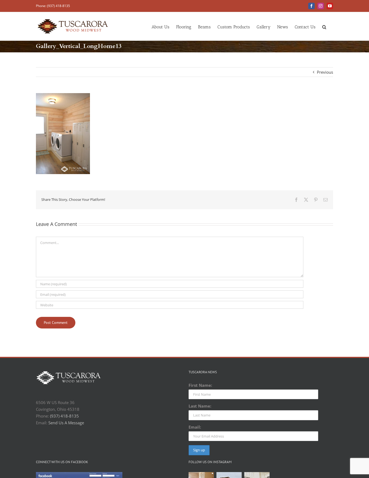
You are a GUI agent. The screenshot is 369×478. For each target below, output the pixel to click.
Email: (195, 427)
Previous (325, 72)
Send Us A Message (66, 422)
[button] (324, 26)
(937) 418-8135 (64, 416)
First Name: (200, 385)
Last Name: (200, 406)
